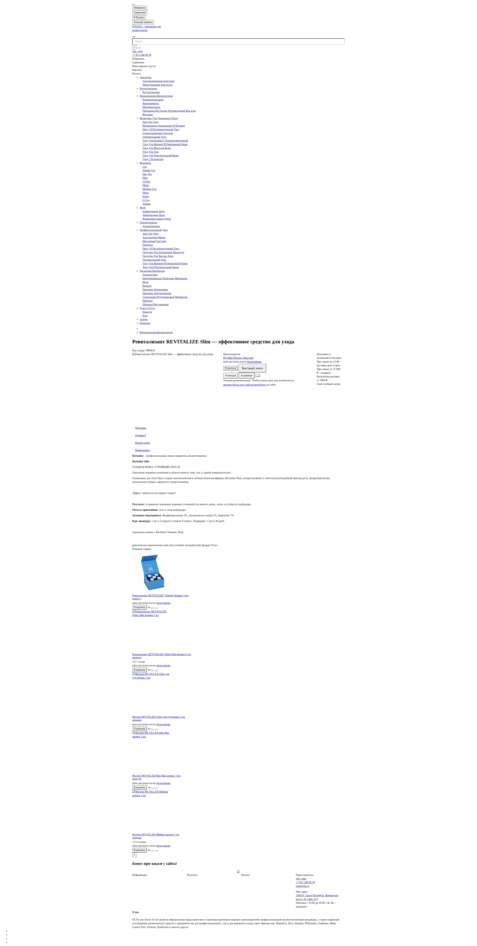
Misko (146, 185)
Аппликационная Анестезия (158, 81)
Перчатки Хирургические (157, 293)
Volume (147, 204)
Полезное (192, 875)
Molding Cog (150, 189)
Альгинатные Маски (154, 237)
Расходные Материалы (152, 271)
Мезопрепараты (151, 107)
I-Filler (146, 181)
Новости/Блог (147, 308)
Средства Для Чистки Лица (158, 256)
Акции (143, 319)
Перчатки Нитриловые (155, 289)
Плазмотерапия (148, 222)
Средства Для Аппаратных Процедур (163, 252)
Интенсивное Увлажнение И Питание (164, 125)
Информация (142, 450)
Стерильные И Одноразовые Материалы (165, 297)
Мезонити (145, 163)
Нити (143, 207)
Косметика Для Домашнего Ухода (159, 118)
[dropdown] (133, 4)
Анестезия (145, 77)
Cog (145, 166)
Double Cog (149, 170)
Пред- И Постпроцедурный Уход (161, 129)
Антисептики (150, 274)
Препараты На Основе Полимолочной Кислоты (169, 110)
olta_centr (137, 51)
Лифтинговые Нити (154, 215)
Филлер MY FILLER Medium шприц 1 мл (155, 834)
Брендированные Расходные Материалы (165, 278)
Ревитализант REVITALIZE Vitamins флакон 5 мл (160, 595)
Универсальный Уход (154, 137)
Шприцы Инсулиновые (156, 304)
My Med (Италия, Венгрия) (238, 358)
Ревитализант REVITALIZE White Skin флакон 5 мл (161, 654)
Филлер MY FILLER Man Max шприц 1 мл (156, 775)
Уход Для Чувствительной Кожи (161, 155)
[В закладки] (152, 608)
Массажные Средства (154, 241)
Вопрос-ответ (142, 442)
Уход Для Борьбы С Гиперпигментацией (165, 140)
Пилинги (148, 245)
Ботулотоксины (148, 88)
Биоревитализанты (153, 99)
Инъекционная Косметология (156, 96)
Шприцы (148, 300)
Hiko (145, 178)
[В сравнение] (156, 608)
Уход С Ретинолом (153, 159)
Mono (146, 192)
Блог (145, 315)
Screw (146, 196)
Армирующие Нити (154, 211)
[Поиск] (139, 47)
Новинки (145, 323)
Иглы (145, 282)
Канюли (147, 285)
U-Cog (146, 200)
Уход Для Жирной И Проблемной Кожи (165, 144)
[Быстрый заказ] (149, 607)
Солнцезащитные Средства (158, 133)
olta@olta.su (302, 886)
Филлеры (148, 114)
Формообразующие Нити (157, 218)
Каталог (245, 875)
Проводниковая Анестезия (157, 84)
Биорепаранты (151, 103)
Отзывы (140, 435)
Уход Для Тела (151, 151)
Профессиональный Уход (154, 230)
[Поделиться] (257, 375)
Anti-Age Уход (151, 122)
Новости (147, 312)
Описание (140, 428)
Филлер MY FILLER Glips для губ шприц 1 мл (158, 717)
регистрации (254, 361)
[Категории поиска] (133, 36)
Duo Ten (147, 174)
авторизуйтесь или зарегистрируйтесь (244, 384)
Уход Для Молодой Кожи (157, 148)
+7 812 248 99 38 (141, 55)
